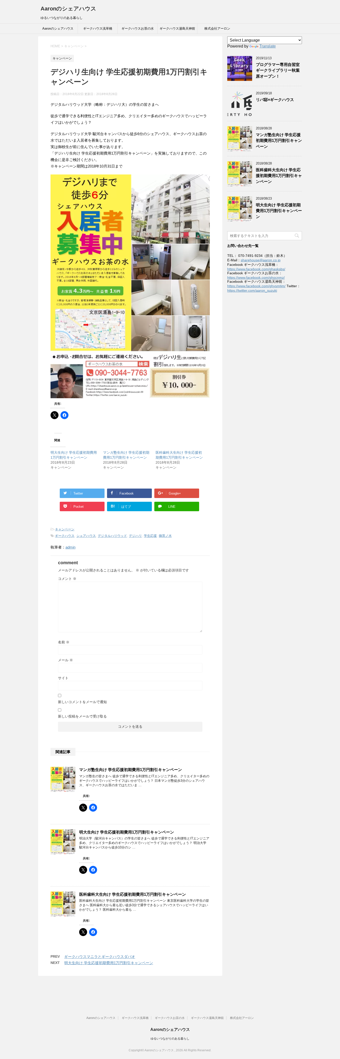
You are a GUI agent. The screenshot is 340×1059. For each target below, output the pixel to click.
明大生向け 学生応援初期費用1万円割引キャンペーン (126, 832)
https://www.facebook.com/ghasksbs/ (256, 269)
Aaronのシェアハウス (68, 8)
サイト (63, 678)
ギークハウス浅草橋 (97, 28)
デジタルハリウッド (112, 536)
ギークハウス (64, 536)
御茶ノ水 (165, 536)
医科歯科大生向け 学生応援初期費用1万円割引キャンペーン (132, 894)
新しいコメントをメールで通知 (82, 702)
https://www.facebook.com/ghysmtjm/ (256, 286)
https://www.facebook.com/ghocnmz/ (256, 277)
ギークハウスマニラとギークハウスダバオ (99, 956)
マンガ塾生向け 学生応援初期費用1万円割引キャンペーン (130, 770)
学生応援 (150, 536)
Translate (267, 46)
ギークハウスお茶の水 (137, 28)
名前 (63, 642)
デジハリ (135, 536)
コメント (67, 579)
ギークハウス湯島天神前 (177, 28)
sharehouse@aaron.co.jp (261, 260)
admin (70, 547)
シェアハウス (86, 536)
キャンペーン (64, 529)
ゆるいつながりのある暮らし (170, 1038)
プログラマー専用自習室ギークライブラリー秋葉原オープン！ (278, 70)
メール (65, 660)
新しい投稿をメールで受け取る (82, 716)
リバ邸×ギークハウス (275, 100)
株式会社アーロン (217, 28)
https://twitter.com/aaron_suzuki (252, 290)
